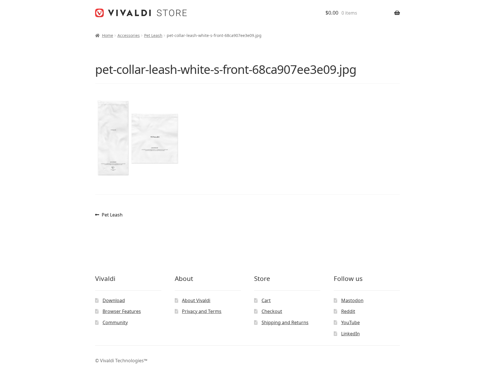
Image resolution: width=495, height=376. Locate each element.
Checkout (272, 311)
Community (115, 322)
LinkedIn (350, 333)
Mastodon (352, 300)
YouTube (350, 322)
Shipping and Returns (285, 322)
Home (107, 35)
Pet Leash (153, 35)
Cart (266, 300)
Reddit (348, 311)
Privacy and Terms (201, 311)
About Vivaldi (196, 300)
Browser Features (122, 311)
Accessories (128, 35)
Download (114, 300)
